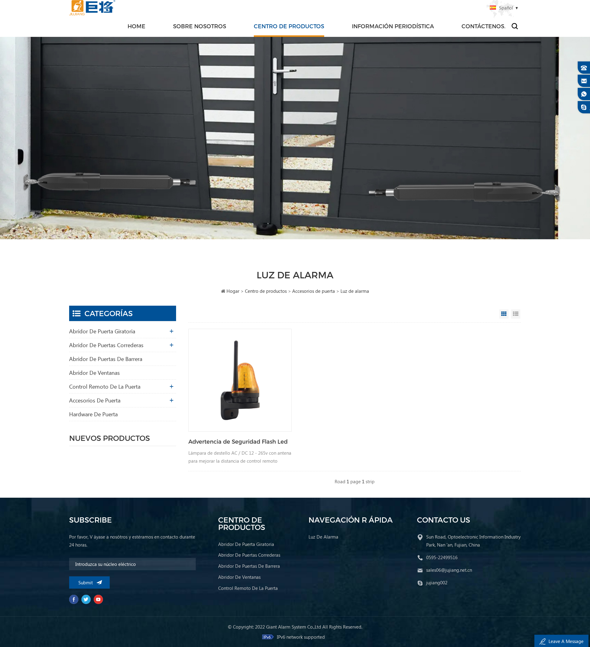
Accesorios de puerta (313, 291)
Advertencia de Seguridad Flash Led (238, 441)
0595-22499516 (442, 557)
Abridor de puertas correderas (106, 345)
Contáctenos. (483, 26)
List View (515, 314)
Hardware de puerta (93, 414)
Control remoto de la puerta (104, 386)
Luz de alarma (354, 291)
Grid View (504, 314)
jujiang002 (436, 582)
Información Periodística (393, 26)
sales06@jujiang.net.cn (449, 570)
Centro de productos (289, 26)
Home (136, 26)
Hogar (232, 291)
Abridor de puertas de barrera (105, 359)
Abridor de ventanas (94, 372)
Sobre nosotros (199, 26)
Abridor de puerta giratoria (102, 331)
